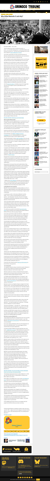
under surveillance (19, 138)
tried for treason (11, 154)
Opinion (9, 10)
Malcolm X (21, 435)
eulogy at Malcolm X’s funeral (15, 52)
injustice (17, 435)
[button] (39, 13)
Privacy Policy (33, 479)
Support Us (28, 10)
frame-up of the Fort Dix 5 (22, 262)
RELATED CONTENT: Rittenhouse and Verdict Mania (14, 117)
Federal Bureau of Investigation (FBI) (9, 435)
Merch (34, 10)
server (23, 465)
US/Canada (10, 14)
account (11, 467)
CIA (11, 433)
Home (3, 10)
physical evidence (11, 84)
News (6, 10)
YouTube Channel (45, 13)
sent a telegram (13, 180)
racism (24, 435)
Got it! (38, 479)
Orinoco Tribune (27, 471)
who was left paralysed (11, 280)
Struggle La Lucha (7, 414)
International (3, 14)
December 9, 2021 (4, 18)
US (26, 435)
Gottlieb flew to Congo (11, 329)
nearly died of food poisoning (13, 320)
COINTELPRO (15, 433)
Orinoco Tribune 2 (17, 425)
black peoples (8, 433)
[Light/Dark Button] (37, 12)
